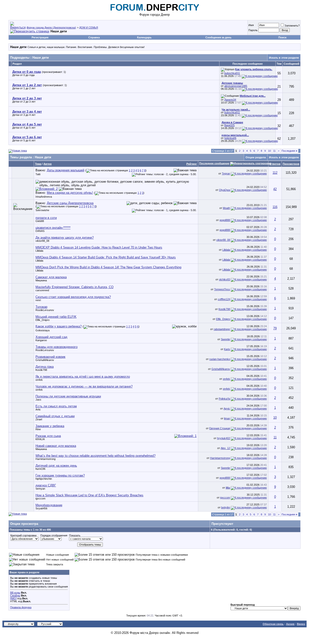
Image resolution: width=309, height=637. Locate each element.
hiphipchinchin (43, 478)
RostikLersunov (44, 310)
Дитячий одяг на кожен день (56, 465)
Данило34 (230, 99)
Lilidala (39, 250)
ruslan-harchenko (219, 359)
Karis (227, 349)
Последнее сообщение (214, 163)
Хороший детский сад (51, 337)
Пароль (253, 30)
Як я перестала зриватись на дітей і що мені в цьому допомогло (82, 376)
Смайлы (15, 595)
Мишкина (41, 280)
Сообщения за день (218, 37)
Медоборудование (48, 505)
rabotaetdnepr (222, 329)
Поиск (282, 37)
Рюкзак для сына (48, 436)
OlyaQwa (224, 189)
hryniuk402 (223, 438)
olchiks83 (224, 279)
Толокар (41, 307)
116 (275, 207)
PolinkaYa (224, 398)
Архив (290, 624)
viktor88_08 (42, 240)
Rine (38, 429)
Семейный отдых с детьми (55, 416)
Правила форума (20, 607)
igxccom (40, 498)
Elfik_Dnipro (42, 319)
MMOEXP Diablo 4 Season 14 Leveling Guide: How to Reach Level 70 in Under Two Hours (98, 247)
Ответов (275, 163)
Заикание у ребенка (49, 426)
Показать (74, 535)
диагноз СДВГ (45, 485)
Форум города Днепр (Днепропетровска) (51, 27)
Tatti (37, 174)
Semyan (40, 488)
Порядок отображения (53, 535)
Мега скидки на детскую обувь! (70, 192)
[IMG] (13, 598)
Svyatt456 (41, 508)
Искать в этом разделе (284, 57)
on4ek (39, 379)
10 (269, 150)
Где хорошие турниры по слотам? (60, 475)
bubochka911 (232, 73)
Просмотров (291, 163)
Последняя (289, 150)
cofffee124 (224, 299)
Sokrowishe (42, 210)
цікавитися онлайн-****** (52, 227)
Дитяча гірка (44, 366)
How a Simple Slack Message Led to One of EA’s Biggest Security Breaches (89, 495)
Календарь (144, 37)
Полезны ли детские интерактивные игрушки (68, 396)
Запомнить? (292, 25)
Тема (38, 163)
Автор (47, 163)
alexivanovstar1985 (235, 85)
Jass (38, 399)
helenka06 (230, 138)
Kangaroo (41, 340)
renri (38, 300)
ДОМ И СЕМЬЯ (88, 27)
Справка (94, 37)
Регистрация (40, 37)
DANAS (39, 230)
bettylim (225, 507)
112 (275, 172)
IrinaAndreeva (43, 196)
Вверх (301, 624)
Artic (38, 409)
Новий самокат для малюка (55, 446)
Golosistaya (42, 330)
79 (275, 328)
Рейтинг (191, 163)
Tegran (226, 173)
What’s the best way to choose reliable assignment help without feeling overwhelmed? (95, 455)
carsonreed (42, 290)
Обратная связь (273, 624)
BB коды (15, 592)
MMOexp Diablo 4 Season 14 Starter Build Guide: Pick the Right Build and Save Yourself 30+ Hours (105, 257)
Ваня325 (229, 125)
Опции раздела (256, 157)
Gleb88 (39, 221)
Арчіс (227, 408)
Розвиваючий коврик (50, 357)
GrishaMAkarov (44, 360)
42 (275, 189)
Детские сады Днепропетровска (70, 203)
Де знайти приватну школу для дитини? (64, 237)
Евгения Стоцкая (219, 428)
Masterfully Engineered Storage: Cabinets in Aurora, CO (74, 287)
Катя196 (40, 468)
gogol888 (224, 220)
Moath (226, 208)
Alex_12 (225, 448)
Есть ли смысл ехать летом (56, 406)
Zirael (38, 419)
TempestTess (222, 289)
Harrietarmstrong (45, 458)
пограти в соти (46, 218)
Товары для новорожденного (56, 347)
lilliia (228, 487)
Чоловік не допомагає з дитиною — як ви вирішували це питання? (84, 386)
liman (227, 418)
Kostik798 (224, 309)
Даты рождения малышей (65, 170)
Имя (251, 25)
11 (274, 150)
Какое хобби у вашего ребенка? (58, 326)
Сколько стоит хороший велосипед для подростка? (73, 297)
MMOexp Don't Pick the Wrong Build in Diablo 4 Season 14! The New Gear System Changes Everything (108, 267)
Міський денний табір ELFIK (56, 316)
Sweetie (225, 339)
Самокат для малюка (51, 277)
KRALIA (40, 439)
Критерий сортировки (23, 535)
